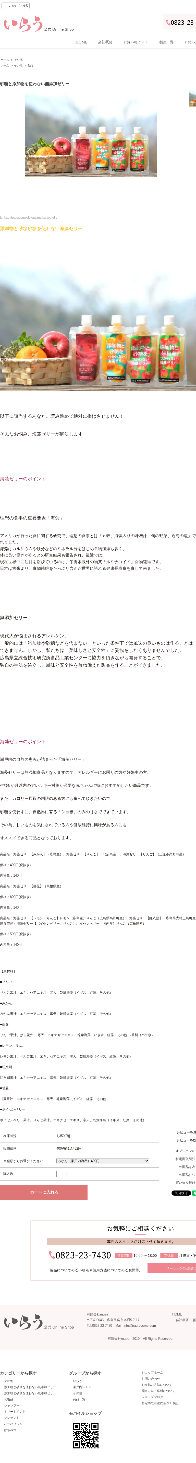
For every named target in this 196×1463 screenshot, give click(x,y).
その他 (18, 59)
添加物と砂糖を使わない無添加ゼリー (30, 1387)
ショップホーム (152, 1372)
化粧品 (8, 1399)
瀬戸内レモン (82, 1387)
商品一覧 (79, 1399)
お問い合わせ (151, 1378)
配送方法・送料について (158, 1391)
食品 (30, 65)
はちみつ (10, 1430)
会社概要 (182, 1320)
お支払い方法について (157, 1385)
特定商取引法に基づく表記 (160, 1403)
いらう (77, 1381)
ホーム (5, 59)
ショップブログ (152, 1397)
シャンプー (11, 1405)
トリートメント (15, 1411)
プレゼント (11, 1418)
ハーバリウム (13, 1424)
